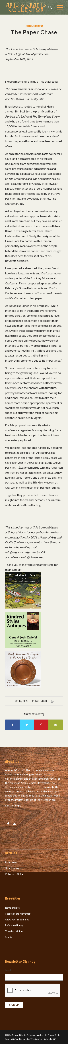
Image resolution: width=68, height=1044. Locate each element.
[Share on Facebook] (12, 725)
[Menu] (58, 7)
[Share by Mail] (55, 725)
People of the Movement (18, 913)
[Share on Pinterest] (41, 725)
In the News (11, 862)
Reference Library (14, 925)
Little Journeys (34, 26)
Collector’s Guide (14, 874)
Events (8, 937)
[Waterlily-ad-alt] (23, 607)
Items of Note (12, 907)
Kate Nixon (41, 701)
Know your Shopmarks (17, 919)
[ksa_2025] (23, 647)
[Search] (49, 7)
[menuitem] (49, 7)
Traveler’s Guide (13, 931)
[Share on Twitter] (27, 725)
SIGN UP (14, 1004)
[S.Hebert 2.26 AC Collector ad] (23, 686)
